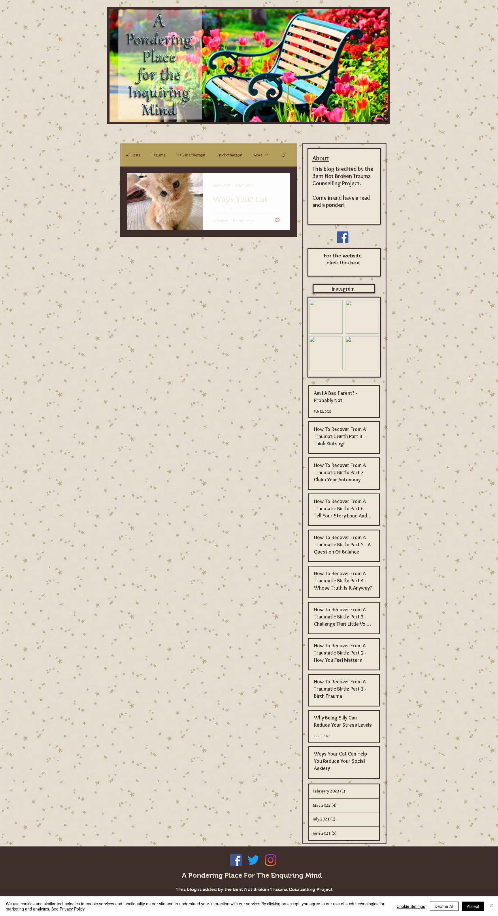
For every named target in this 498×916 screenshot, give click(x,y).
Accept (473, 906)
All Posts (133, 155)
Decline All (444, 906)
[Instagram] (270, 860)
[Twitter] (253, 860)
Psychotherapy (229, 155)
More (258, 155)
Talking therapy (191, 155)
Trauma (159, 155)
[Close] (491, 906)
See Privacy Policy (68, 909)
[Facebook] (342, 237)
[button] (283, 156)
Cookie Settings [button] (411, 906)
